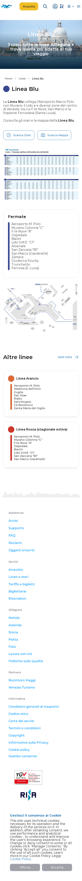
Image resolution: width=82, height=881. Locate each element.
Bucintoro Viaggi (22, 680)
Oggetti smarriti (22, 550)
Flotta (13, 639)
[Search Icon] (45, 6)
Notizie (14, 618)
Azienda (15, 625)
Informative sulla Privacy (29, 742)
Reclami (15, 543)
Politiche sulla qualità (26, 661)
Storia (13, 632)
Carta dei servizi (21, 721)
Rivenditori (17, 598)
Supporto (16, 528)
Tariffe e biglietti (22, 584)
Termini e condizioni (25, 728)
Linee (22, 78)
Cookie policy (19, 750)
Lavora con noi (20, 654)
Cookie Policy (20, 859)
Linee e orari (18, 577)
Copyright (17, 735)
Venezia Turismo (22, 687)
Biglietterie (17, 591)
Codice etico (18, 714)
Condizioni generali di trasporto (34, 706)
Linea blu (38, 78)
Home (8, 78)
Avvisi (13, 521)
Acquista (16, 569)
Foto (12, 647)
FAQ (12, 535)
